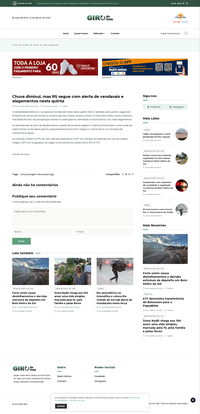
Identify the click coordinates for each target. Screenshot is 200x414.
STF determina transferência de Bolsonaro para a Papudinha (163, 302)
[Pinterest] (132, 174)
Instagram (100, 381)
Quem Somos (81, 33)
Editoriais (98, 33)
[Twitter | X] (126, 174)
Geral (36, 45)
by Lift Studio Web (19, 404)
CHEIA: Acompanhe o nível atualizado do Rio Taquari (156, 135)
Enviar (21, 241)
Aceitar (61, 406)
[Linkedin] (129, 174)
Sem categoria (50, 45)
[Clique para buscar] (186, 33)
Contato (115, 33)
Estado (25, 45)
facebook (155, 107)
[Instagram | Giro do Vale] (187, 3)
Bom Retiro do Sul (23, 288)
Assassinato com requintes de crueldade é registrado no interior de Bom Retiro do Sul (77, 3)
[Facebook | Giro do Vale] (183, 3)
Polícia (148, 294)
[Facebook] (123, 174)
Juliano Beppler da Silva (29, 106)
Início (66, 33)
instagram (178, 107)
